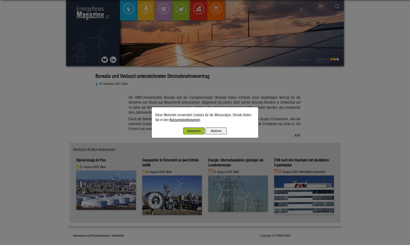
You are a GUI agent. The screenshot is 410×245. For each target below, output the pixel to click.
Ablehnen (216, 131)
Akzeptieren (194, 131)
